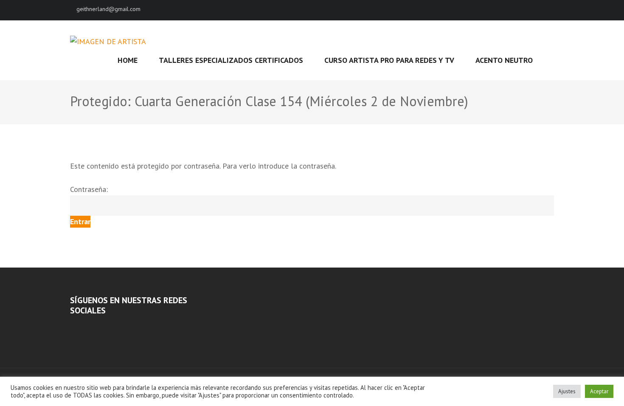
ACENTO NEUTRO (504, 60)
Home (128, 60)
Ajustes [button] (567, 391)
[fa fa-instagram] (551, 10)
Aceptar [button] (599, 391)
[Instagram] (84, 327)
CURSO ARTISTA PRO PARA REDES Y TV (389, 60)
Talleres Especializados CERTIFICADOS (231, 60)
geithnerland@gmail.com (108, 9)
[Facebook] (72, 327)
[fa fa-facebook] (537, 10)
